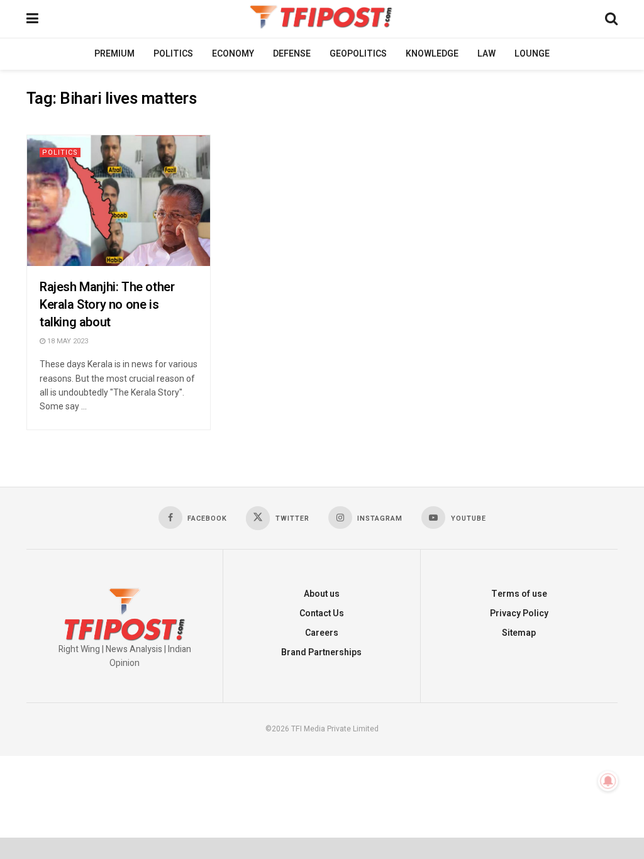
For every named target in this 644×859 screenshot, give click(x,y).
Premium (114, 53)
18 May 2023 (66, 341)
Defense (292, 53)
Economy (233, 53)
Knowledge (432, 53)
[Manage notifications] (608, 781)
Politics (173, 53)
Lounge (532, 53)
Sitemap (519, 633)
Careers (321, 633)
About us (322, 594)
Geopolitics (358, 53)
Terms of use (519, 594)
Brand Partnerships (321, 652)
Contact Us (321, 613)
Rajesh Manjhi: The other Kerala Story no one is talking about (107, 304)
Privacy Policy (519, 613)
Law (486, 53)
